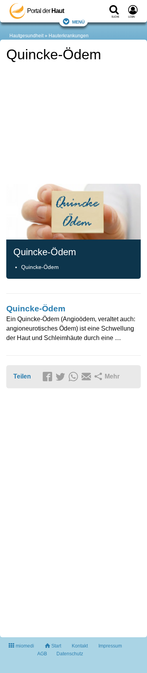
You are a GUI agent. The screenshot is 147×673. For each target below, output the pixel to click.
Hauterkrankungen (69, 35)
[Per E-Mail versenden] (87, 377)
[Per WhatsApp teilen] (74, 377)
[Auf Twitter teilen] (61, 377)
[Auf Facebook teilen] (48, 377)
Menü (78, 21)
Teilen (22, 376)
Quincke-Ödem (40, 267)
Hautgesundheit (26, 35)
